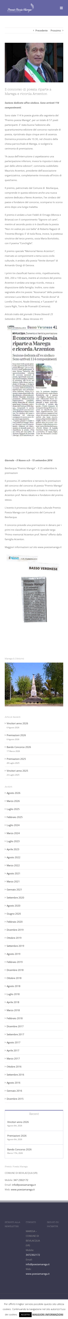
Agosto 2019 (13, 953)
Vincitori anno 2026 (17, 723)
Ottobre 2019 (14, 937)
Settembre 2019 (15, 945)
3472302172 (33, 1254)
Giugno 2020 (14, 913)
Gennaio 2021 (14, 889)
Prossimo (56, 30)
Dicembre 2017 (15, 1026)
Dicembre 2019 (15, 929)
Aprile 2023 (13, 849)
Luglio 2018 (13, 994)
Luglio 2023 (13, 841)
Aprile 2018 (13, 1002)
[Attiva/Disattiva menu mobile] (61, 8)
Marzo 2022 (13, 865)
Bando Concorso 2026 (19, 747)
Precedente (41, 30)
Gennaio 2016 (14, 1090)
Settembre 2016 (15, 1074)
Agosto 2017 (13, 1042)
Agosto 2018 (13, 986)
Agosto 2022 (13, 857)
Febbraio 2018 (15, 1018)
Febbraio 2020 (15, 921)
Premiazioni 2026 (16, 735)
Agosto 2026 (13, 792)
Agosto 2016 (13, 1082)
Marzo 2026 (13, 801)
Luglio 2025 (13, 809)
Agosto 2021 (13, 873)
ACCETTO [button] (25, 1314)
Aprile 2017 (13, 1050)
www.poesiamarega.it (23, 1189)
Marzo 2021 (13, 881)
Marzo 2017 (13, 1058)
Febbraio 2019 (15, 961)
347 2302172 (20, 1180)
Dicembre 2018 (15, 970)
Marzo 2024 (13, 833)
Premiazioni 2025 (16, 758)
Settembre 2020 (15, 897)
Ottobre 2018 (14, 978)
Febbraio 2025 (15, 817)
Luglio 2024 (13, 825)
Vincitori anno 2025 (17, 770)
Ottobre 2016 (14, 1066)
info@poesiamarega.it (24, 1184)
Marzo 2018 (13, 1010)
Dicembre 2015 (15, 1098)
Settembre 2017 (15, 1034)
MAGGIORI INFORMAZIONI (47, 1314)
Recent (34, 1113)
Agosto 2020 (13, 905)
